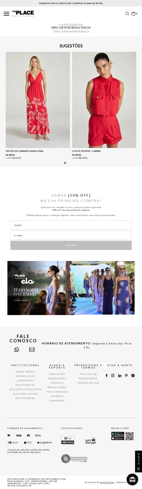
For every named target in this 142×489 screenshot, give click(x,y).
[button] (6, 14)
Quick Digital (107, 482)
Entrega (57, 396)
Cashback (57, 400)
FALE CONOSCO (57, 391)
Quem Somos (25, 371)
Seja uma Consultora (25, 389)
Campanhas (25, 380)
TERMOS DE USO (88, 382)
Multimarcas (25, 384)
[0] (133, 13)
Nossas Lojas (25, 376)
